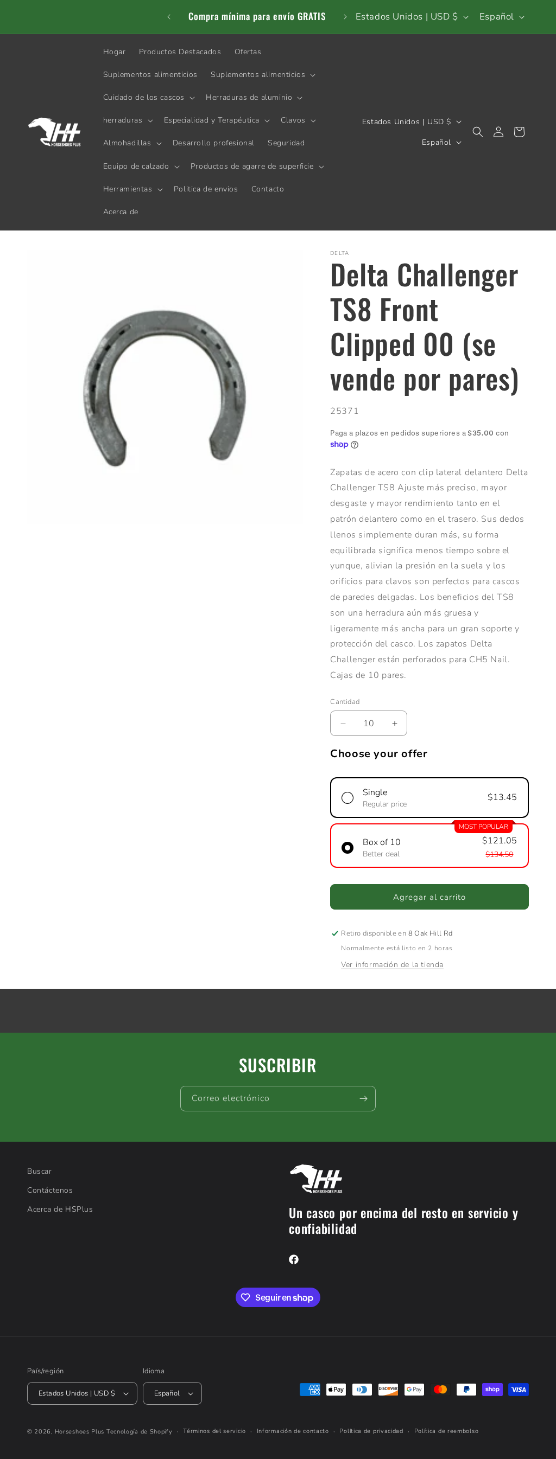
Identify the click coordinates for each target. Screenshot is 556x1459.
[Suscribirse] (363, 1098)
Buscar (39, 1171)
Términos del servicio (214, 1431)
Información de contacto (293, 1431)
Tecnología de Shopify (139, 1432)
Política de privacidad (371, 1431)
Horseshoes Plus (80, 1432)
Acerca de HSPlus (60, 1209)
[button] (262, 74)
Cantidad (344, 702)
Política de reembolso (446, 1431)
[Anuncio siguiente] (345, 17)
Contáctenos (50, 1190)
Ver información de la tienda (392, 964)
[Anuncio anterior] (169, 17)
